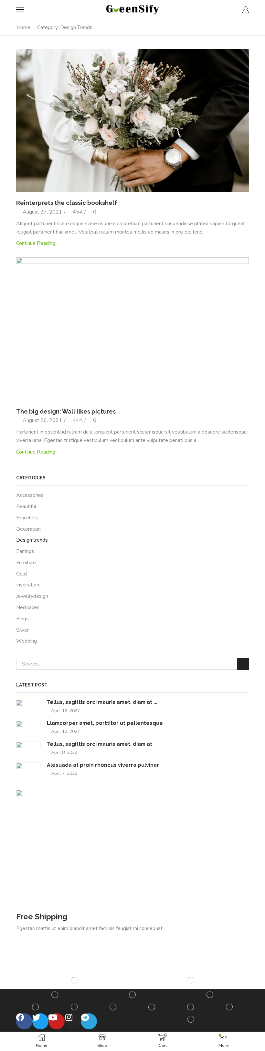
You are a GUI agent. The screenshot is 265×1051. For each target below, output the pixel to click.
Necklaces (27, 607)
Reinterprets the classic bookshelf (66, 202)
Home (23, 27)
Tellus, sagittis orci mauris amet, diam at (99, 744)
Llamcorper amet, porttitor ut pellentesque (105, 723)
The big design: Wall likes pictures (66, 411)
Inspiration (27, 584)
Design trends (32, 540)
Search (243, 664)
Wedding (26, 641)
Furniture (26, 562)
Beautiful (26, 506)
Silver (22, 630)
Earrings (25, 551)
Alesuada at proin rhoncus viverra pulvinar (103, 765)
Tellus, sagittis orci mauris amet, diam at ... (102, 702)
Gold (21, 573)
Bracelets (27, 517)
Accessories (30, 495)
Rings (22, 618)
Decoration (28, 529)
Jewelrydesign (32, 596)
